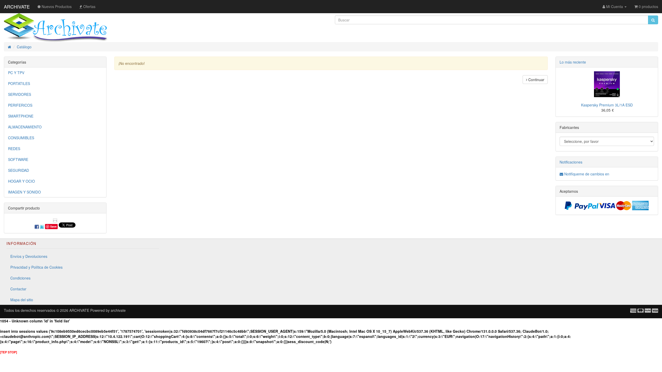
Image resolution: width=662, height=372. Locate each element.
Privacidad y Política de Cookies (36, 267)
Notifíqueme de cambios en (586, 173)
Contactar (18, 288)
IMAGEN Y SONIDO (24, 192)
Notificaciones (571, 162)
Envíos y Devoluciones (28, 256)
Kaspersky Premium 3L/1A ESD (607, 104)
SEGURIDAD (18, 170)
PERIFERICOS (20, 105)
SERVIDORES (19, 94)
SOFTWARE (18, 159)
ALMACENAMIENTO (25, 126)
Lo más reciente (573, 62)
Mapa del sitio (21, 299)
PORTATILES (19, 83)
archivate (118, 310)
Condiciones (20, 278)
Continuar (535, 79)
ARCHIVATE (17, 6)
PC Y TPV (16, 72)
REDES (14, 148)
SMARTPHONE (20, 116)
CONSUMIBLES (21, 137)
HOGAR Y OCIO (21, 181)
